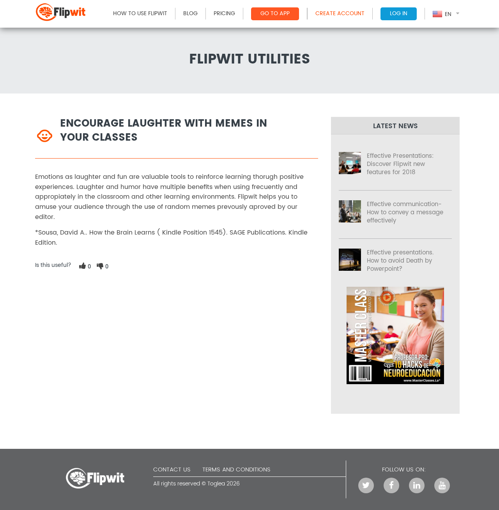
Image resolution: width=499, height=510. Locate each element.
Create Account (340, 13)
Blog (190, 13)
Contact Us (172, 470)
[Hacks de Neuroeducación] (395, 382)
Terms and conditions (236, 470)
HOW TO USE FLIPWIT (140, 13)
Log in (398, 13)
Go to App (275, 13)
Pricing (224, 13)
